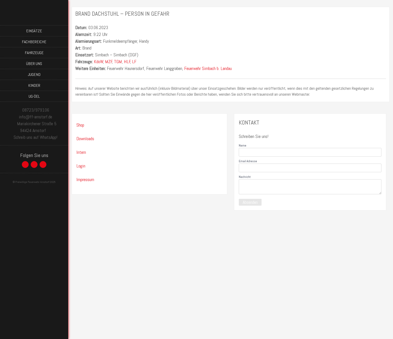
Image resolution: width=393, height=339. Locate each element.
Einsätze (34, 30)
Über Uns (34, 63)
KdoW (98, 62)
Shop (80, 125)
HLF (127, 62)
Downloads (85, 139)
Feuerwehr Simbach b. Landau (208, 68)
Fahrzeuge (34, 52)
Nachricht (245, 177)
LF (134, 62)
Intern (81, 152)
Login (80, 166)
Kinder (34, 85)
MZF (108, 62)
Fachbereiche (34, 41)
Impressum (85, 179)
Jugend (34, 74)
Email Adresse (248, 161)
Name (242, 145)
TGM (118, 62)
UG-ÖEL (34, 96)
